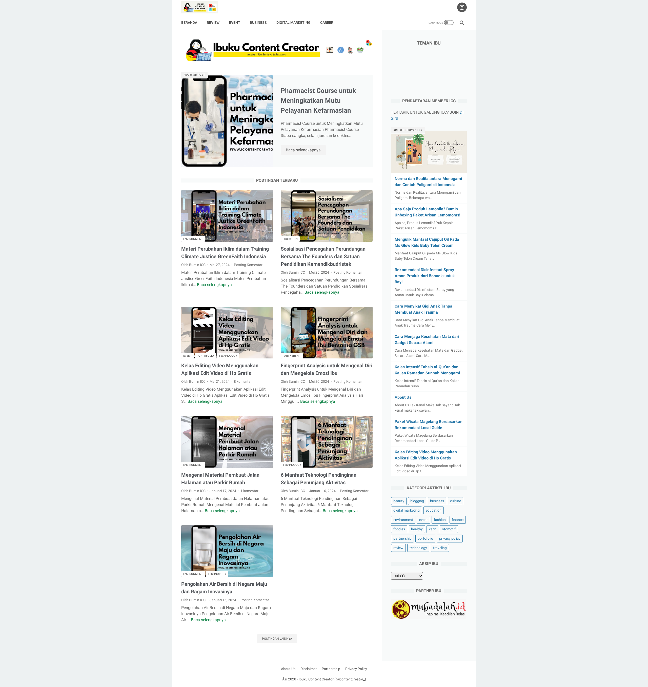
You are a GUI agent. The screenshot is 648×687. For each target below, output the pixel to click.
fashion (440, 520)
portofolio (205, 355)
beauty (398, 501)
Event (234, 23)
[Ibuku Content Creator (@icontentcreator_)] (202, 7)
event (187, 355)
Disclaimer (308, 669)
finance (457, 520)
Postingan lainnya (277, 638)
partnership (292, 355)
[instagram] (461, 7)
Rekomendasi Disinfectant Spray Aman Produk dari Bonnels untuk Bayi (425, 275)
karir (432, 529)
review (398, 548)
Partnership (331, 669)
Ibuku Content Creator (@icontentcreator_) (332, 679)
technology (228, 355)
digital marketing (406, 510)
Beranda (189, 23)
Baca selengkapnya (306, 150)
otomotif (449, 529)
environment (193, 239)
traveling (440, 548)
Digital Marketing (293, 23)
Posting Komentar (248, 265)
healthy (417, 529)
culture (455, 501)
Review (213, 23)
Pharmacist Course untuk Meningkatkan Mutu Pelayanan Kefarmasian (318, 100)
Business (258, 23)
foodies (399, 529)
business (437, 501)
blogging (417, 501)
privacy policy (449, 538)
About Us (403, 397)
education (290, 239)
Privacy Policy (356, 669)
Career (326, 23)
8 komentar (243, 381)
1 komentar (249, 491)
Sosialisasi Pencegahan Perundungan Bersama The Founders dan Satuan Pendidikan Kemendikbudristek (323, 256)
